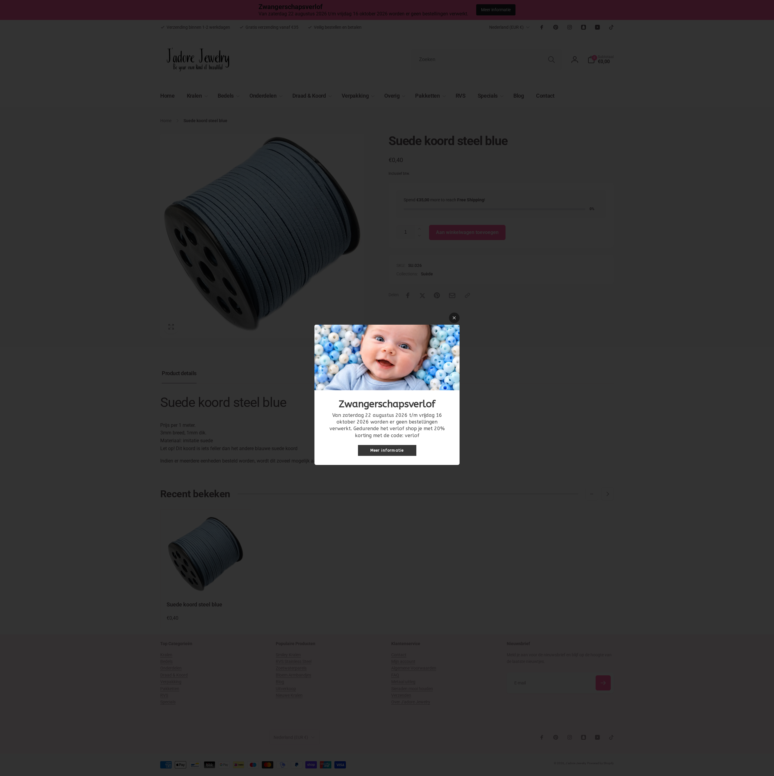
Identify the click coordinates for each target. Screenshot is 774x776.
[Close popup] (454, 318)
